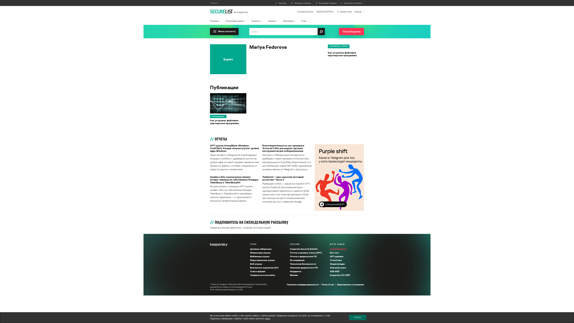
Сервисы (272, 21)
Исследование (218, 116)
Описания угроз (338, 267)
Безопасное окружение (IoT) (264, 267)
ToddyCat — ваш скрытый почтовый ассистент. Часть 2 (283, 178)
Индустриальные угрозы (262, 260)
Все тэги (334, 252)
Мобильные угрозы (259, 256)
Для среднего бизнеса (327, 3)
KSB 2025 (334, 271)
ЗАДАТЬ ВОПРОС (325, 11)
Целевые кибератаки (260, 249)
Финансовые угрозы (260, 252)
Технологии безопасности (303, 264)
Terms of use (328, 284)
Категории (294, 244)
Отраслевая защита (235, 21)
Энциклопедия (337, 264)
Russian (358, 11)
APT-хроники (336, 256)
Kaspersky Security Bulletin (304, 249)
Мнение (294, 275)
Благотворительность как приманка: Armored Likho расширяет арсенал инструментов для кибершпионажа (283, 148)
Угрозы (253, 244)
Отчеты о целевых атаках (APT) (306, 252)
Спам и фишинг (258, 271)
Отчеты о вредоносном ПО (303, 256)
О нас (303, 21)
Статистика (336, 260)
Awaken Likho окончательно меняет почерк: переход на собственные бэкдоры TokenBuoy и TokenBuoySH (234, 180)
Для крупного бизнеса (353, 3)
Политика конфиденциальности (303, 284)
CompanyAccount (305, 11)
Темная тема (346, 11)
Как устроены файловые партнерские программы (342, 54)
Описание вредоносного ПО (304, 267)
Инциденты (295, 271)
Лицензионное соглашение (350, 284)
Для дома (282, 3)
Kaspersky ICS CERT (340, 275)
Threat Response (338, 249)
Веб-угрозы (256, 264)
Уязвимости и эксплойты (262, 275)
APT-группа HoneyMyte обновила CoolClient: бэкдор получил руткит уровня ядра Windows (234, 148)
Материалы (288, 21)
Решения (214, 21)
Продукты (256, 21)
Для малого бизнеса (303, 3)
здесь (267, 318)
